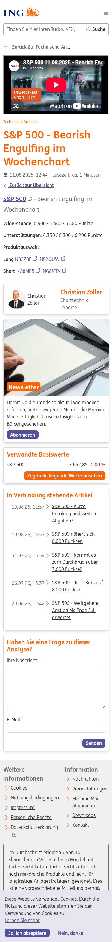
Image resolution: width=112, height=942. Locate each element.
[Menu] (106, 12)
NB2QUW (49, 259)
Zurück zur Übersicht (31, 185)
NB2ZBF (23, 259)
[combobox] (43, 29)
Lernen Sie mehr (22, 920)
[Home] (21, 13)
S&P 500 (14, 199)
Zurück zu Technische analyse (44, 47)
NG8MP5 (25, 271)
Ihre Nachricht (23, 660)
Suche (98, 29)
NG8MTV (52, 271)
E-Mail (14, 720)
